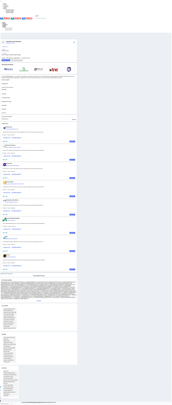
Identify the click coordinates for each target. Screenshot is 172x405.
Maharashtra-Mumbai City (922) (10, 312)
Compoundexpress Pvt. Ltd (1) (7, 297)
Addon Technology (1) (15, 283)
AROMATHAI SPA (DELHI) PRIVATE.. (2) (62, 287)
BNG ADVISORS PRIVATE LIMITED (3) (11, 292)
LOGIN (36, 16)
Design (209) (6, 395)
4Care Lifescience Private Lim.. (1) (18, 282)
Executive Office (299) (8, 390)
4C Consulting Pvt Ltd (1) (6, 282)
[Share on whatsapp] (5, 141)
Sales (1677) (6, 371)
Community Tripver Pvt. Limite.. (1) (62, 296)
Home (4, 3)
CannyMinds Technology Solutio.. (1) (36, 293)
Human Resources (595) (8, 376)
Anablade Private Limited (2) (53, 285)
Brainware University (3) (37, 292)
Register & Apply (5, 60)
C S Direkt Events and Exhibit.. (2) (9, 293)
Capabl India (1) (65, 293)
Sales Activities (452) (7, 349)
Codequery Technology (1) (38, 296)
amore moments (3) (14, 285)
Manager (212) (6, 393)
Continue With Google (17, 60)
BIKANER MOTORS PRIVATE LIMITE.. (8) (61, 291)
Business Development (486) (9, 347)
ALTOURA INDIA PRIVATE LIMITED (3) (56, 284)
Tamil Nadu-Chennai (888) (9, 314)
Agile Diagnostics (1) (40, 283)
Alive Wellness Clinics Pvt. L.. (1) (33, 284)
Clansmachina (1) (17, 296)
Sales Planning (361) (7, 358)
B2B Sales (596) (6, 340)
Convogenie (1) (17, 297)
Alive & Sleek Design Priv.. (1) (20, 284)
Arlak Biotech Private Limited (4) (30, 287)
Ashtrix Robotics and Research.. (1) (29, 288)
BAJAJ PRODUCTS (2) (12, 291)
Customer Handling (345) (9, 360)
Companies (6, 6)
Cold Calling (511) (7, 346)
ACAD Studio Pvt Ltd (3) (5, 283)
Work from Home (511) (8, 324)
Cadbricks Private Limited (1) (22, 293)
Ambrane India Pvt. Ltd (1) (70, 284)
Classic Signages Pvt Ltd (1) (26, 296)
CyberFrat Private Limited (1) (6, 298)
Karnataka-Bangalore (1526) (9, 308)
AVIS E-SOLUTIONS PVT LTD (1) (27, 289)
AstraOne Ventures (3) (66, 288)
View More (39, 300)
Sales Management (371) (8, 356)
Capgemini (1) (71, 293)
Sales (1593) (6, 339)
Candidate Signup (10, 10)
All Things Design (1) (44, 284)
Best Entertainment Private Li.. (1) (34, 291)
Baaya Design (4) (4, 291)
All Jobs (5, 4)
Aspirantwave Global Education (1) (44, 288)
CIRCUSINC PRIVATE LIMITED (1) (64, 294)
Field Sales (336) (7, 361)
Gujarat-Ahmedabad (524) (9, 322)
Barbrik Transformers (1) (22, 291)
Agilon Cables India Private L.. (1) (51, 283)
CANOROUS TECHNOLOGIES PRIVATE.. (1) (52, 293)
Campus (5, 7)
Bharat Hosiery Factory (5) (47, 291)
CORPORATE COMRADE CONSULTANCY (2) (43, 297)
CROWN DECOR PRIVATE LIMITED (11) (68, 297)
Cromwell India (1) (56, 297)
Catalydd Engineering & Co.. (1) (16, 294)
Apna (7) (61, 285)
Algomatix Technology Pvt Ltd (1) (7, 284)
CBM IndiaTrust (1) (26, 294)
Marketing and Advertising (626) (10, 374)
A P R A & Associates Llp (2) (31, 282)
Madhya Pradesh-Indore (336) (9, 328)
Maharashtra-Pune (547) (8, 321)
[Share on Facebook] (3, 141)
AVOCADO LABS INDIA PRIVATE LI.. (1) (41, 289)
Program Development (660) (9, 372)
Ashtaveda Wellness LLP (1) (16, 288)
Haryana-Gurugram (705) (9, 315)
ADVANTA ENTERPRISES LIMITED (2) (28, 283)
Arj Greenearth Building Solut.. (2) (17, 287)
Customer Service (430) (8, 353)
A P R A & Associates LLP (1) (42, 282)
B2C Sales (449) (6, 351)
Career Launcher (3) (5, 294)
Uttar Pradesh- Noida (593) (9, 319)
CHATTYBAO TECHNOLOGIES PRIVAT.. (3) (39, 294)
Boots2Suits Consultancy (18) (25, 292)
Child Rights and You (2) (52, 294)
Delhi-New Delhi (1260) (8, 310)
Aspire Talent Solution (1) (56, 288)
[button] (74, 69)
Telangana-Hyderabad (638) (9, 317)
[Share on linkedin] (6, 141)
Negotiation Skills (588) (8, 342)
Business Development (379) (9, 381)
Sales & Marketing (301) (8, 388)
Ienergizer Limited (10, 43)
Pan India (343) (6, 326)
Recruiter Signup (10, 11)
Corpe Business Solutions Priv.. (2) (27, 297)
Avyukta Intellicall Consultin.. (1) (55, 289)
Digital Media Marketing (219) (9, 392)
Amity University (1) (5, 285)
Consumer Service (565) (8, 378)
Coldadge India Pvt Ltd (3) (49, 296)
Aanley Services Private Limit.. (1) (55, 282)
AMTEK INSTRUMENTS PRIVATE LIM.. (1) (38, 285)
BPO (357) (5, 383)
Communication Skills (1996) (9, 337)
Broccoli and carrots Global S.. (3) (56, 292)
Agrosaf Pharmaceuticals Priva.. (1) (65, 283)
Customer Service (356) (8, 385)
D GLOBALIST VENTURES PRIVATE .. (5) (20, 298)
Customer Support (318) (8, 386)
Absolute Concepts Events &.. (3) (69, 282)
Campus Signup (9, 12)
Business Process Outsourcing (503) (11, 379)
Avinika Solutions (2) (16, 289)
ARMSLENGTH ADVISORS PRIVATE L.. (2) (46, 287)
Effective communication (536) (10, 344)
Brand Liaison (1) (46, 292)
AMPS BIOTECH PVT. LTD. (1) (24, 285)
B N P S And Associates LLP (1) (69, 289)
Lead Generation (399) (8, 354)
